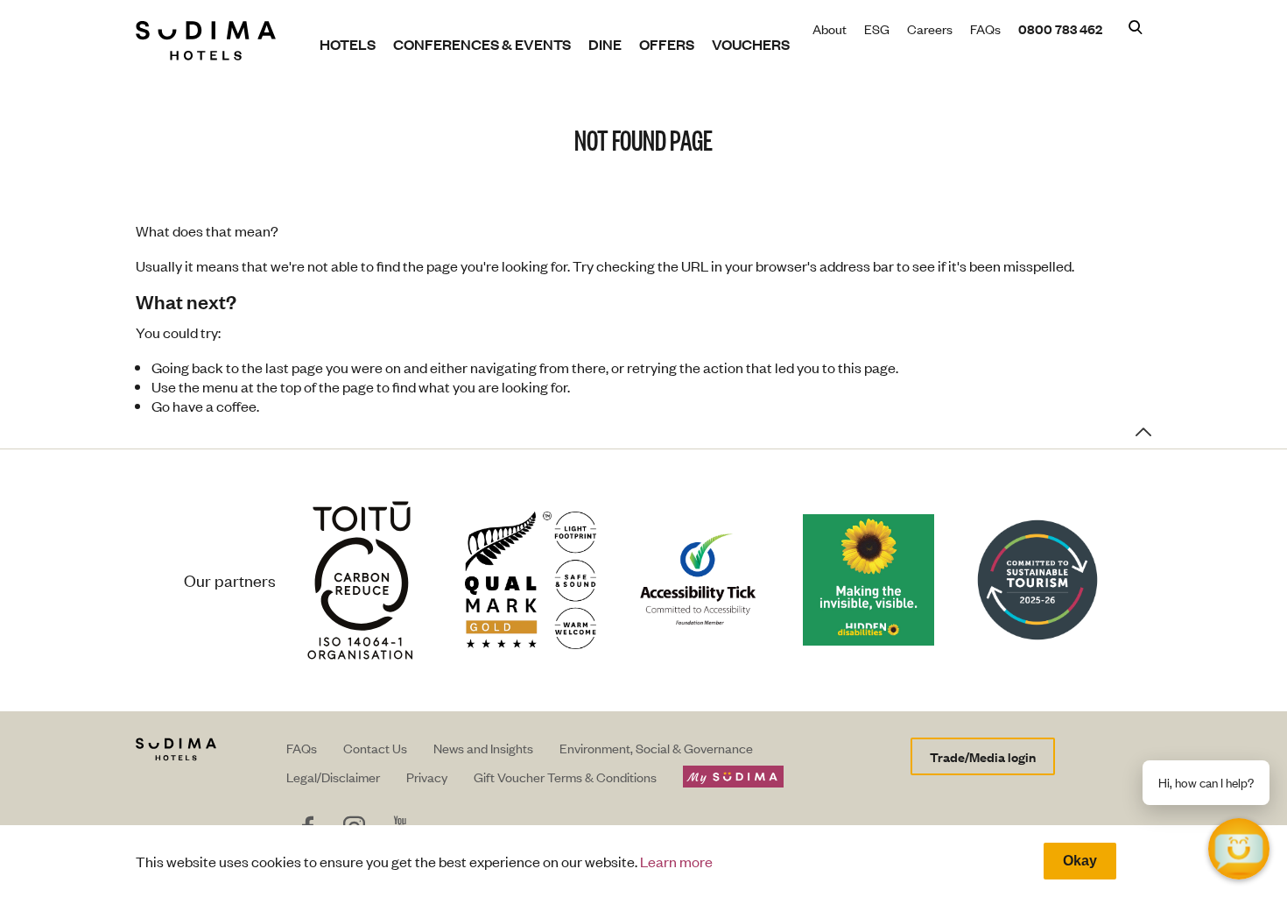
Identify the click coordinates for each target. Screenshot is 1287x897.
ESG (877, 29)
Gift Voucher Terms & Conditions (565, 776)
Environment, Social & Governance (656, 747)
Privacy (426, 776)
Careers (930, 29)
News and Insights (483, 747)
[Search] (1135, 28)
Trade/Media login (983, 756)
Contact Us (375, 747)
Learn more (676, 861)
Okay (1080, 860)
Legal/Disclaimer (333, 776)
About (829, 29)
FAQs (985, 29)
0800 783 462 (1060, 29)
